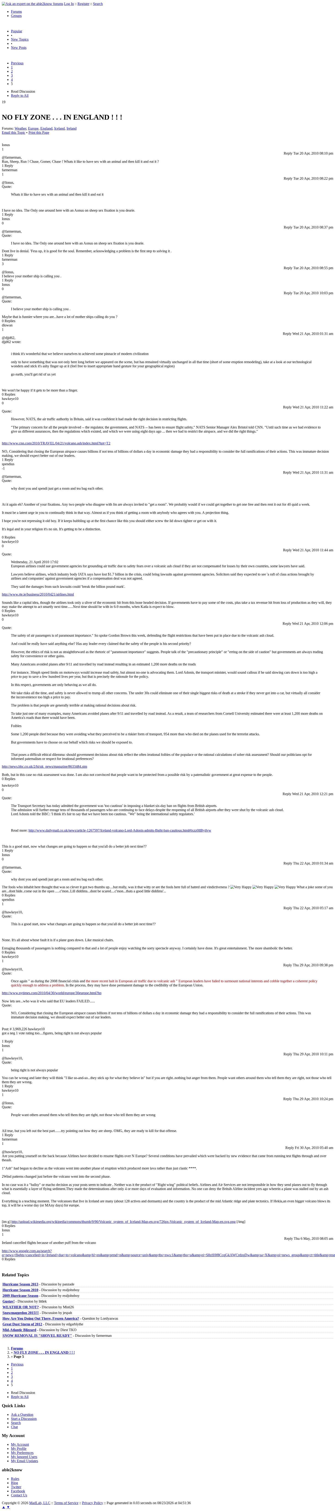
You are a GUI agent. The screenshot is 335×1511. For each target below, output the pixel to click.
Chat (14, 1427)
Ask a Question (22, 1414)
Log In (69, 4)
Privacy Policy (92, 1503)
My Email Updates (24, 1461)
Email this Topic (13, 132)
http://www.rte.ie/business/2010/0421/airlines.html (38, 594)
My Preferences (22, 1453)
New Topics (19, 39)
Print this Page (38, 132)
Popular (16, 31)
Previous (17, 63)
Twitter (16, 1487)
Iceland (59, 128)
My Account (20, 1444)
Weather (20, 128)
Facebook (18, 1491)
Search (98, 4)
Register (83, 4)
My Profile (18, 1449)
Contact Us (19, 1495)
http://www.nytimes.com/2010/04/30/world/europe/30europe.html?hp (51, 993)
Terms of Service (66, 1503)
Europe (33, 128)
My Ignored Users (24, 1457)
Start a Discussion (24, 1419)
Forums (16, 11)
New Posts (18, 48)
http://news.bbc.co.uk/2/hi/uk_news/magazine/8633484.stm (44, 766)
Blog (14, 1483)
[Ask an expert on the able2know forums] (32, 4)
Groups (16, 16)
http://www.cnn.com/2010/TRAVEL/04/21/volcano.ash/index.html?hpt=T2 (56, 443)
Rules (15, 1479)
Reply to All (19, 95)
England (46, 128)
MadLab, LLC (39, 1503)
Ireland (72, 128)
